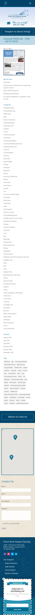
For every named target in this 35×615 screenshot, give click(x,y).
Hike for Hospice (8, 212)
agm (12, 361)
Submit (4, 528)
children (25, 367)
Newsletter (7, 251)
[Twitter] (12, 554)
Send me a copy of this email (11, 523)
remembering (13, 397)
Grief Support (7, 209)
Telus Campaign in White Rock (13, 293)
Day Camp (6, 159)
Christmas (6, 370)
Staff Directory (10, 567)
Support (6, 287)
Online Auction (8, 254)
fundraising (7, 379)
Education (6, 170)
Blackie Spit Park (21, 364)
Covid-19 (6, 150)
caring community (8, 367)
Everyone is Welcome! (10, 176)
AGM (5, 117)
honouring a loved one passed (18, 385)
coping (19, 370)
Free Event (6, 182)
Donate (5, 164)
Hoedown (6, 385)
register (6, 397)
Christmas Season (9, 135)
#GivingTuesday (8, 108)
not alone (6, 391)
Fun (4, 191)
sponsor (28, 397)
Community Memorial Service (12, 144)
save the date (21, 397)
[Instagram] (8, 554)
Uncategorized (8, 305)
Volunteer (6, 308)
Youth (5, 326)
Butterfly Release (8, 123)
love (4, 236)
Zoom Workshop (8, 328)
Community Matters (9, 141)
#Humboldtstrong (9, 111)
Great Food (7, 203)
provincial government (24, 394)
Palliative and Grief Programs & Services (16, 257)
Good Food (6, 200)
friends (20, 376)
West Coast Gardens (9, 314)
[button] (11, 457)
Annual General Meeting (21, 361)
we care (6, 403)
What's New (7, 317)
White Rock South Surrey (22, 403)
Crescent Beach (8, 153)
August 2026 (7, 337)
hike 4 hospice (12, 382)
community (7, 138)
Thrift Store (7, 299)
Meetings (6, 239)
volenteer (23, 400)
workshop (6, 320)
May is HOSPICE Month (10, 91)
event (18, 373)
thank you (12, 400)
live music (23, 388)
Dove (5, 373)
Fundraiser (6, 197)
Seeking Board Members (11, 94)
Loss (4, 233)
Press (5, 269)
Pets (4, 266)
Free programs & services (10, 376)
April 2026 (6, 343)
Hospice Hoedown (9, 227)
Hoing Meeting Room (10, 215)
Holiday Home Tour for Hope (12, 218)
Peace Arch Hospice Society (10, 394)
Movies (5, 248)
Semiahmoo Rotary (9, 284)
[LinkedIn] (16, 554)
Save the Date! (8, 281)
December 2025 (8, 352)
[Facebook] (4, 554)
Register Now (7, 272)
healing (6, 382)
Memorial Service (8, 245)
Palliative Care (7, 260)
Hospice (6, 224)
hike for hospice (22, 382)
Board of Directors (9, 120)
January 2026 (7, 349)
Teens (5, 290)
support (6, 400)
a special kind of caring (9, 364)
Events (5, 173)
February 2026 (8, 346)
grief (26, 379)
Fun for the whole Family (11, 194)
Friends (5, 188)
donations (6, 167)
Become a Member (11, 573)
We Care (6, 311)
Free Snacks (7, 185)
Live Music (6, 230)
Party (5, 263)
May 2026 (6, 340)
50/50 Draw (7, 114)
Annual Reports (10, 570)
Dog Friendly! (7, 161)
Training (6, 302)
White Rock (12, 403)
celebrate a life (18, 367)
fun (24, 376)
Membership (7, 242)
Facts (23, 373)
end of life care (12, 373)
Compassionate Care (10, 147)
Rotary (5, 278)
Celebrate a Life (8, 126)
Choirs (5, 132)
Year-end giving (8, 323)
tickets (17, 400)
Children (6, 129)
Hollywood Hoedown (10, 221)
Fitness (5, 179)
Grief (5, 206)
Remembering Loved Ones (11, 275)
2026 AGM (6, 82)
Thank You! (7, 296)
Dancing (6, 156)
